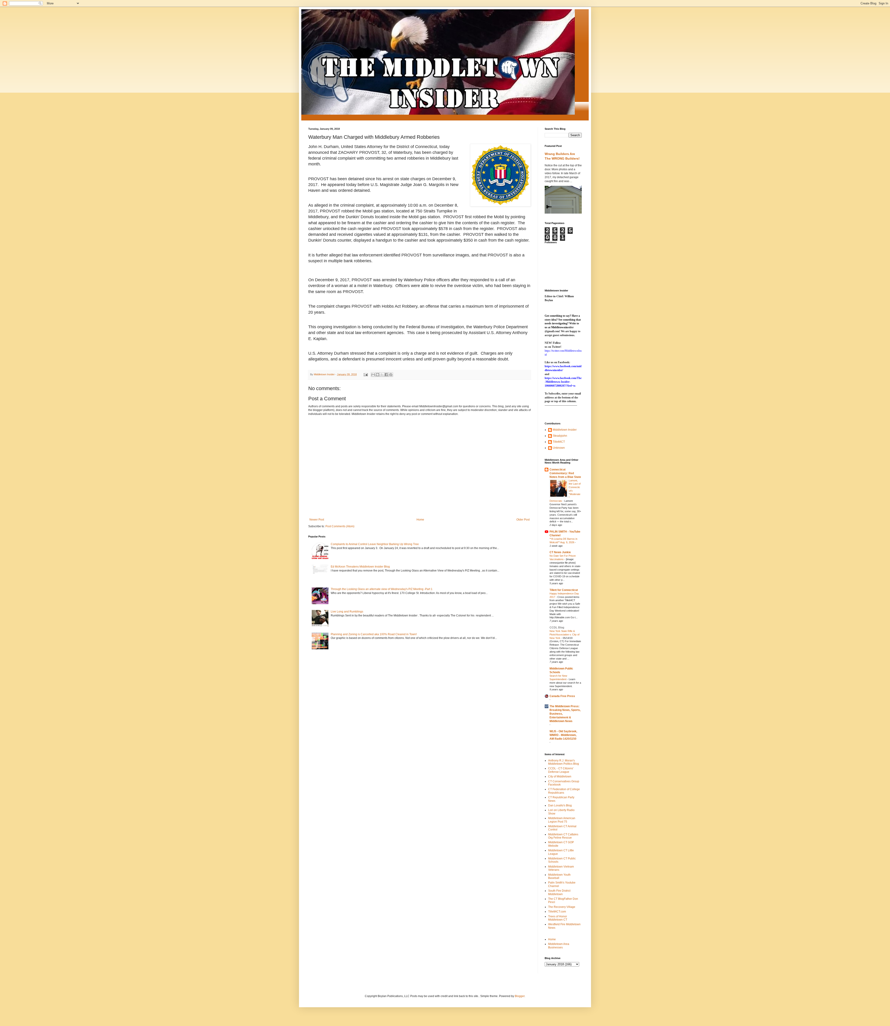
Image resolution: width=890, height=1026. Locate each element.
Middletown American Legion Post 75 (561, 820)
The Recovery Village (561, 907)
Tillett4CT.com (557, 911)
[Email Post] (365, 374)
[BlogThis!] (377, 374)
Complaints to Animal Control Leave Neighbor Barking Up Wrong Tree (375, 544)
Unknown (559, 447)
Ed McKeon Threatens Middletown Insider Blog (360, 566)
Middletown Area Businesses (558, 945)
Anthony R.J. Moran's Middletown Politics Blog (563, 762)
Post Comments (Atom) (339, 526)
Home (420, 519)
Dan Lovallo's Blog (560, 805)
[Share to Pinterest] (390, 374)
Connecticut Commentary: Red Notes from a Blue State (565, 473)
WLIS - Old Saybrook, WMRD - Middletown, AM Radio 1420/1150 (563, 735)
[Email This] (373, 374)
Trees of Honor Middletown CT (557, 918)
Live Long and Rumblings (347, 611)
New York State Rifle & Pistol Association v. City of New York (564, 634)
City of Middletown (559, 776)
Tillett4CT (559, 441)
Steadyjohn (560, 435)
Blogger (519, 996)
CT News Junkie (560, 552)
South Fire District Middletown (559, 892)
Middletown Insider (565, 429)
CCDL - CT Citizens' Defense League (560, 770)
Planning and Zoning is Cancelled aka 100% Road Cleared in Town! (374, 634)
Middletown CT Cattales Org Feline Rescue (563, 836)
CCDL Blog (557, 627)
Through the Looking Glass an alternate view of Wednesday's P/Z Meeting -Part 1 (381, 589)
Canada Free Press (562, 696)
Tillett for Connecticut (564, 590)
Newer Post (316, 519)
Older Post (523, 519)
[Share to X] (382, 374)
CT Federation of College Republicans (564, 791)
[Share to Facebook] (386, 374)
